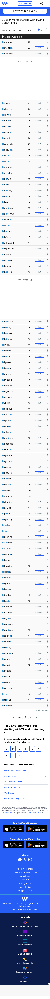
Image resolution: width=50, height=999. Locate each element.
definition (39, 47)
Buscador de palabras (25, 972)
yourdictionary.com (7, 812)
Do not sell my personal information (25, 909)
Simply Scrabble (25, 954)
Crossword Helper (25, 935)
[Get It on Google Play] (36, 829)
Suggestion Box (25, 890)
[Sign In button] (41, 3)
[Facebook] (20, 860)
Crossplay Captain (25, 963)
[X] (25, 860)
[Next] (36, 716)
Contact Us (25, 879)
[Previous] (13, 716)
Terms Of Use (25, 887)
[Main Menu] (47, 3)
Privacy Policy (25, 883)
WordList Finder (25, 944)
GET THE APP (25, 3)
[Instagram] (30, 860)
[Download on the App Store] (13, 829)
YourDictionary (25, 981)
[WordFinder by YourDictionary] (5, 3)
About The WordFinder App (25, 872)
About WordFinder (25, 869)
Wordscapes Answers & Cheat (25, 926)
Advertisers (25, 876)
